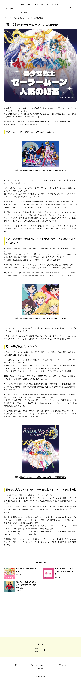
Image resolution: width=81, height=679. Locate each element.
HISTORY (25, 12)
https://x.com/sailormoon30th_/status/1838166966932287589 (43, 170)
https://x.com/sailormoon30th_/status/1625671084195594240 (43, 318)
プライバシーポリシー (37, 665)
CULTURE (39, 4)
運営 (16, 665)
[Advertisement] (40, 620)
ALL (22, 4)
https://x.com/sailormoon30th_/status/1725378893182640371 (43, 477)
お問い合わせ (62, 665)
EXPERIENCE (52, 4)
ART (30, 4)
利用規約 (40, 668)
